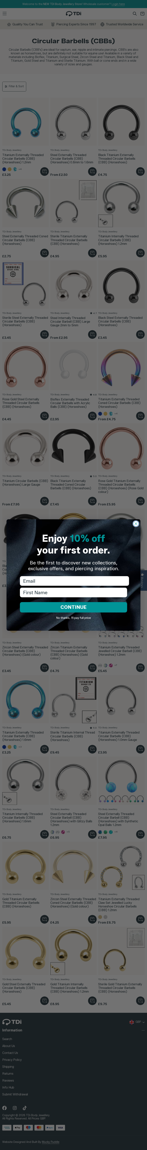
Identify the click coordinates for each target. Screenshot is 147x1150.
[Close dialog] (136, 524)
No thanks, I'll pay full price (73, 618)
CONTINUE (73, 607)
